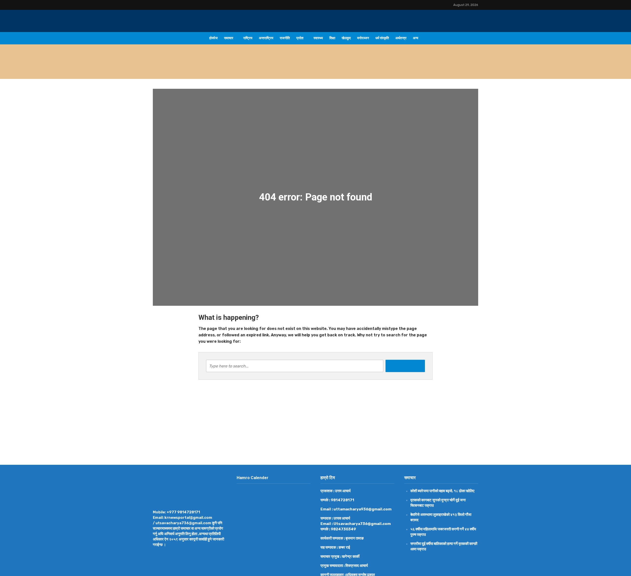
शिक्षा (332, 38)
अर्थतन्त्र (400, 38)
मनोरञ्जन (363, 38)
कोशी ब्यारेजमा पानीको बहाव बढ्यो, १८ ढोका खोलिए (252, 68)
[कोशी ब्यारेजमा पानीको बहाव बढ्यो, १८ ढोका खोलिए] (187, 67)
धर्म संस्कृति (382, 38)
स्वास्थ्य (318, 38)
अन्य (415, 38)
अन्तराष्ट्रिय (266, 38)
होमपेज (213, 38)
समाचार (228, 38)
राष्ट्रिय (247, 38)
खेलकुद (346, 38)
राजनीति (285, 38)
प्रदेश (299, 38)
